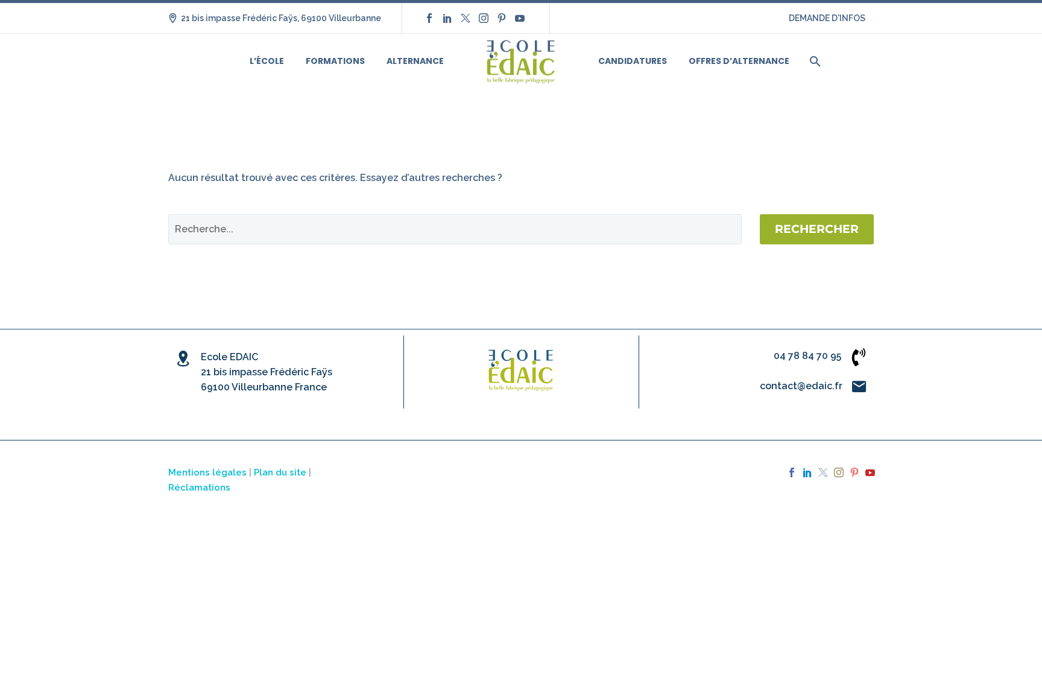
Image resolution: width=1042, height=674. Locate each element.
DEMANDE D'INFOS (827, 18)
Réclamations (199, 487)
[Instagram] (484, 18)
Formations (335, 61)
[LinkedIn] (447, 18)
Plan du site (280, 472)
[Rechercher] (814, 61)
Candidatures (632, 61)
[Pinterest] (502, 18)
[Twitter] (465, 18)
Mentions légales (207, 472)
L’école (267, 61)
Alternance (415, 61)
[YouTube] (520, 18)
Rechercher (817, 229)
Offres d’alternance (739, 61)
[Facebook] (429, 18)
